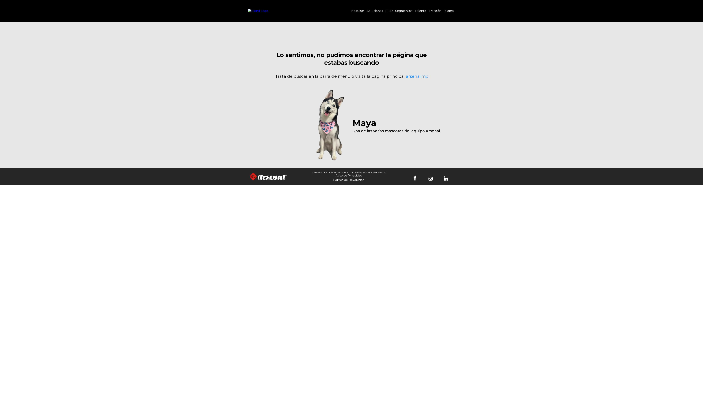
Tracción (435, 11)
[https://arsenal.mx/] (258, 10)
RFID (389, 11)
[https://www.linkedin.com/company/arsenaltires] (447, 178)
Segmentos (403, 11)
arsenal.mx (417, 76)
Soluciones (375, 11)
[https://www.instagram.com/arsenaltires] (431, 178)
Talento (420, 11)
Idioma (449, 11)
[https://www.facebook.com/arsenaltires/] (415, 178)
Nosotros (357, 11)
